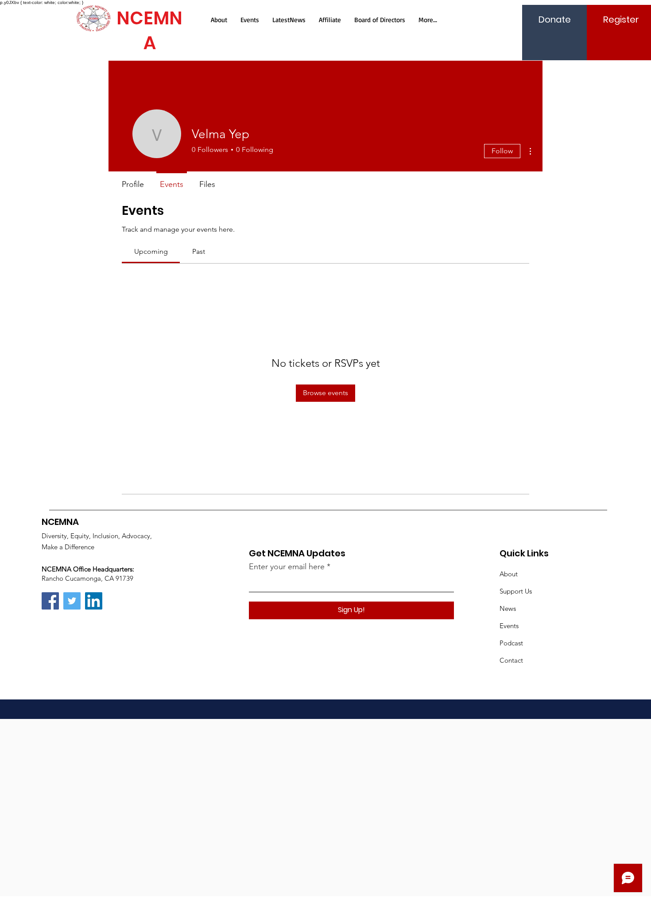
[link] (151, 251)
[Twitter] (72, 601)
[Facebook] (50, 601)
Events (509, 625)
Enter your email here (287, 567)
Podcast (511, 643)
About (509, 574)
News (508, 608)
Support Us (516, 591)
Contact (511, 660)
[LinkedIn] (93, 601)
